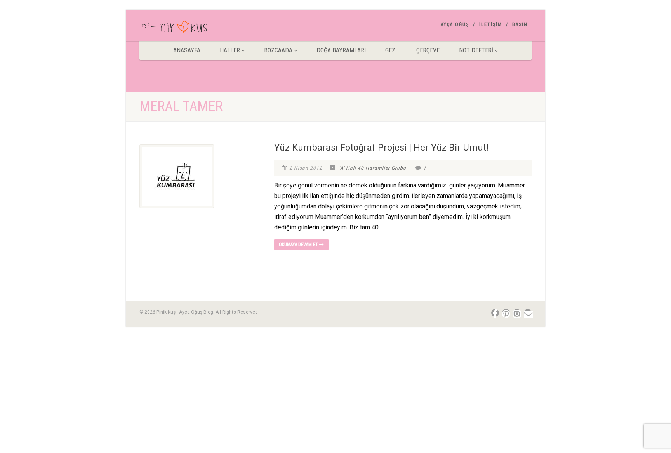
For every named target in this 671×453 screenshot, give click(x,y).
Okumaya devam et (299, 244)
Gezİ (391, 50)
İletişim (490, 24)
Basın (520, 24)
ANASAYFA (186, 50)
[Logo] (200, 28)
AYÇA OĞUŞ (455, 24)
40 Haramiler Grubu (382, 168)
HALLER (230, 50)
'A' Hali (347, 168)
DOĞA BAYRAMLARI (341, 50)
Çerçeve (428, 50)
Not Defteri (476, 50)
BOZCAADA (278, 50)
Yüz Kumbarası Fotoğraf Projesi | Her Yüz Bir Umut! (381, 147)
